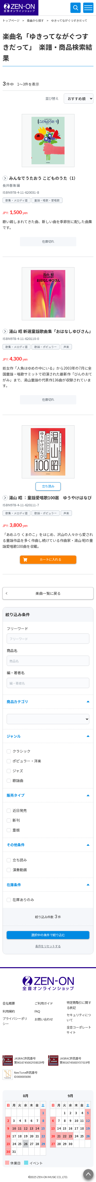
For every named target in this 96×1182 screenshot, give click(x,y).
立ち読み (48, 486)
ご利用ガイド (44, 1003)
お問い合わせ (44, 1019)
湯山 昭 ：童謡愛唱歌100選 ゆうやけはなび (50, 498)
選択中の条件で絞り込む (48, 935)
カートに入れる (50, 559)
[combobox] (48, 638)
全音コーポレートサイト (79, 1030)
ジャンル (14, 736)
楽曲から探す (35, 20)
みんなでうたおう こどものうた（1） (43, 178)
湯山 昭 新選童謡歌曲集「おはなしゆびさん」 (51, 331)
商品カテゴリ (17, 701)
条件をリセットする (48, 946)
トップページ (11, 20)
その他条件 (16, 844)
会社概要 (9, 1003)
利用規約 (9, 1011)
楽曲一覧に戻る (48, 593)
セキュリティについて (79, 1017)
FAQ (37, 1011)
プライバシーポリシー (15, 1021)
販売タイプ (16, 795)
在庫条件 (14, 884)
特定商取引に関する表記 (79, 1005)
